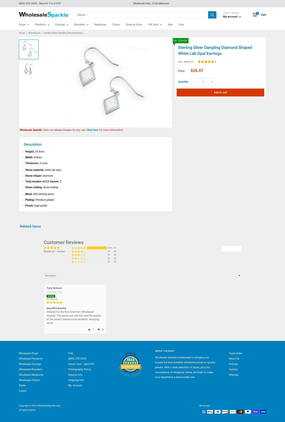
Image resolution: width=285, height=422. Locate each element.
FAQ (70, 353)
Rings (22, 24)
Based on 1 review (54, 251)
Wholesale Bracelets (30, 369)
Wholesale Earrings (30, 364)
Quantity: (183, 81)
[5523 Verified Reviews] (130, 382)
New (170, 24)
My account (230, 16)
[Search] (212, 15)
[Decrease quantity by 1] (194, 81)
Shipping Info (76, 380)
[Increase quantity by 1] (211, 81)
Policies (233, 364)
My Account (75, 385)
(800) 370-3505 (77, 358)
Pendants (40, 24)
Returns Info (75, 374)
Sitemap (233, 374)
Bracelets (79, 24)
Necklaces (100, 24)
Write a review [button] (231, 248)
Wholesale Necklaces (31, 374)
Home (22, 33)
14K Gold (153, 24)
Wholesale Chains (29, 380)
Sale (181, 24)
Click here (92, 130)
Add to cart (220, 92)
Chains (116, 24)
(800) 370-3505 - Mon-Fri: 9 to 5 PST (40, 3)
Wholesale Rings (28, 353)
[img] (75, 302)
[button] (206, 61)
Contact (233, 369)
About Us (234, 358)
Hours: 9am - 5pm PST (81, 364)
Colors (22, 390)
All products (34, 33)
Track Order (235, 353)
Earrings (60, 24)
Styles (22, 385)
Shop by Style (134, 24)
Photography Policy (79, 369)
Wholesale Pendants (31, 358)
